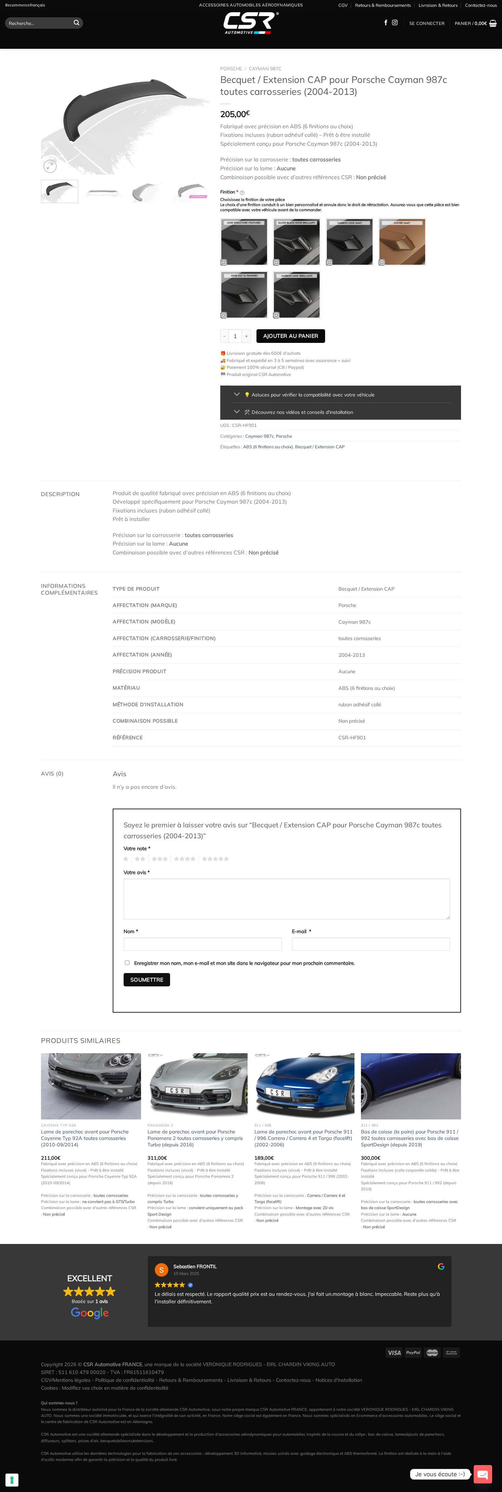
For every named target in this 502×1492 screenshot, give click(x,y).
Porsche (231, 68)
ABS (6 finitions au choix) (268, 446)
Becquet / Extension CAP (320, 446)
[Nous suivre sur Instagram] (395, 23)
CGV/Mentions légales (65, 1380)
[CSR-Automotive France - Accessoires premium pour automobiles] (251, 23)
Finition (229, 191)
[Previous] (53, 118)
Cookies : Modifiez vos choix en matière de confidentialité (104, 1388)
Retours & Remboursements (383, 5)
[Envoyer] (76, 23)
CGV (343, 5)
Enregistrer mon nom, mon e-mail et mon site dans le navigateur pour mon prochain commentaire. (244, 963)
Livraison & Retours (438, 5)
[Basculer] (237, 395)
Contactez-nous (481, 5)
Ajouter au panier (291, 335)
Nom (131, 931)
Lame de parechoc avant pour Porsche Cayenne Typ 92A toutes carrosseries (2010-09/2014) (85, 1138)
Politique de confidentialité (124, 1380)
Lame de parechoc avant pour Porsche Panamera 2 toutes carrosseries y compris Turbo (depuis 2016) (195, 1138)
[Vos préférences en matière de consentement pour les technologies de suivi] (11, 1480)
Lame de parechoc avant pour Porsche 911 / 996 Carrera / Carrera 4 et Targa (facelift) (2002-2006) (303, 1138)
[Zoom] (50, 166)
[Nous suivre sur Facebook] (386, 23)
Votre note (137, 848)
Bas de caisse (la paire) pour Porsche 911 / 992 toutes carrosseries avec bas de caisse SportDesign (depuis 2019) (410, 1138)
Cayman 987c (265, 68)
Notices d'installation (339, 1380)
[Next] (198, 118)
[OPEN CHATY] (483, 1474)
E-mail (301, 931)
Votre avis (137, 872)
